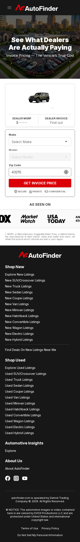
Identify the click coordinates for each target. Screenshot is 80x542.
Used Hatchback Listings (22, 409)
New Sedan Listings (19, 292)
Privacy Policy (50, 528)
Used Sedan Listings (19, 385)
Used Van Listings (17, 397)
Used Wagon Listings (20, 421)
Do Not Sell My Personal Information (40, 535)
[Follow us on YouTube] (24, 478)
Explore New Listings (19, 274)
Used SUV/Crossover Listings (25, 373)
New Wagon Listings (19, 328)
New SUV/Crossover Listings (25, 280)
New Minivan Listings (19, 310)
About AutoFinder (17, 468)
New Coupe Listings (19, 298)
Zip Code (15, 165)
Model (13, 150)
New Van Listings (17, 304)
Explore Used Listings (20, 368)
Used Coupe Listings (19, 391)
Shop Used (15, 360)
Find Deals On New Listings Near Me (30, 350)
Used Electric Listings (20, 427)
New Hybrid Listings (19, 339)
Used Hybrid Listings (19, 433)
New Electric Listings (19, 333)
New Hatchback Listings (22, 316)
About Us (13, 461)
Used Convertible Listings (23, 415)
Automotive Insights (24, 443)
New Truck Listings (18, 286)
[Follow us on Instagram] (16, 478)
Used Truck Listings (19, 379)
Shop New (14, 267)
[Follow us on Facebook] (7, 478)
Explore (10, 450)
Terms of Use (29, 528)
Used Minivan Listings (20, 403)
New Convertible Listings (22, 322)
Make (12, 134)
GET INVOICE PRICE (40, 183)
